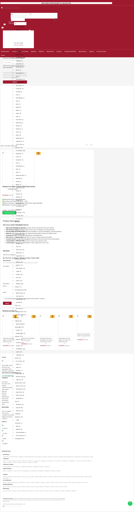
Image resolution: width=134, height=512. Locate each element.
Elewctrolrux (15, 482)
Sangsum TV (37, 461)
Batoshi (74, 482)
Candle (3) (18, 271)
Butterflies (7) (19, 153)
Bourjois (5, 471)
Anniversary (5, 382)
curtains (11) (18, 287)
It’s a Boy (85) (19, 215)
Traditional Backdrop (70, 51)
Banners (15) (19, 265)
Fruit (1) (17, 95)
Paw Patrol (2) (19, 119)
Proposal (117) (19, 336)
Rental (3, 55)
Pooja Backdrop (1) (20, 432)
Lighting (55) (18, 321)
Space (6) (18, 135)
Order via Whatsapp (9, 212)
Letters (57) (18, 48)
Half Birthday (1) (19, 98)
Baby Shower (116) (20, 212)
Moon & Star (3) (19, 187)
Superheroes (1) (19, 141)
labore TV (25, 461)
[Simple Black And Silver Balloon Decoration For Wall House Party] (65, 326)
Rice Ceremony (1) (20, 435)
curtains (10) (18, 345)
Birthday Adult (5, 51)
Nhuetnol (5, 476)
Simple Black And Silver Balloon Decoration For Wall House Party (65, 340)
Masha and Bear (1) (20, 175)
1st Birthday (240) (20, 150)
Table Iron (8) (19, 379)
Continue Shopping (18, 45)
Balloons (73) (19, 30)
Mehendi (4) (18, 429)
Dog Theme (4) (19, 392)
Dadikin (5, 482)
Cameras (50, 476)
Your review (6, 283)
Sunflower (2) (19, 200)
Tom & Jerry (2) (19, 144)
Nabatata (68, 490)
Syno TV (5, 461)
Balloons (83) (19, 237)
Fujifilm (32, 476)
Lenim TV (30, 462)
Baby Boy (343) (19, 54)
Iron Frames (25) (20, 361)
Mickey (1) (18, 181)
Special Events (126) (20, 383)
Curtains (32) (19, 274)
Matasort (38, 482)
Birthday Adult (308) (20, 259)
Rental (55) (18, 358)
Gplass (28, 482)
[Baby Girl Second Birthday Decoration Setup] (28, 326)
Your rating (6, 266)
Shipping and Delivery (7, 417)
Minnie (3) (18, 184)
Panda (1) (18, 191)
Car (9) (17, 76)
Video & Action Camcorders (77, 476)
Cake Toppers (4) (20, 268)
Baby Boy (33, 51)
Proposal (59, 51)
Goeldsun (56, 490)
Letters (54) (18, 280)
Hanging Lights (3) (20, 333)
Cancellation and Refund (8, 415)
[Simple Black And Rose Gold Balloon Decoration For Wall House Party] (47, 326)
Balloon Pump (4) (20, 293)
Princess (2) (18, 194)
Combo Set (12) (19, 342)
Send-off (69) (19, 407)
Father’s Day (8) (19, 395)
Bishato (23, 486)
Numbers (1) (18, 370)
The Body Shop (25, 471)
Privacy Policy (5, 413)
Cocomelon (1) (19, 82)
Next (91, 145)
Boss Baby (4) (19, 73)
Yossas (46, 490)
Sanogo (14, 486)
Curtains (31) (19, 243)
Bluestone (25, 490)
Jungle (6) (18, 107)
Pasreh (4, 490)
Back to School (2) (20, 386)
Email (5, 292)
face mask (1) (19, 308)
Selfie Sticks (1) (19, 252)
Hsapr (65, 482)
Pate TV (15, 461)
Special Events (82, 51)
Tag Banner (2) (19, 355)
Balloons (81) (19, 262)
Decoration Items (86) (20, 290)
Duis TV (20, 462)
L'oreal (14, 471)
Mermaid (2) (18, 178)
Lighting (91, 51)
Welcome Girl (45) (20, 231)
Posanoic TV (51, 461)
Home (2, 146)
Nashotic (42, 486)
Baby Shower (5, 398)
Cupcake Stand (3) (20, 299)
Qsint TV (10, 462)
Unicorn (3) (18, 209)
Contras (52, 486)
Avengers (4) (18, 60)
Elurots (4, 486)
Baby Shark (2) (19, 64)
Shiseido (53, 471)
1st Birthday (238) (20, 57)
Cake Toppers (5, 389)
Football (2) (18, 91)
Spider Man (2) (19, 138)
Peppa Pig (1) (19, 122)
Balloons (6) (18, 339)
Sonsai (56, 482)
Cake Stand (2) (19, 296)
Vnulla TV (89, 461)
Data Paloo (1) (19, 85)
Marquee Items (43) (20, 311)
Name (5, 286)
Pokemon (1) (19, 129)
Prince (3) (18, 132)
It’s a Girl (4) (18, 225)
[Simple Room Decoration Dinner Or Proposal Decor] (84, 323)
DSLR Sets (61, 476)
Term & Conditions (6, 411)
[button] (18, 226)
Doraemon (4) (19, 88)
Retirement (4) (19, 404)
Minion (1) (18, 110)
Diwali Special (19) (20, 389)
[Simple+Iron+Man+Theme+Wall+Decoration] (5, 190)
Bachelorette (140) (20, 234)
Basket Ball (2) (19, 67)
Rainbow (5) (18, 197)
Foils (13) (18, 246)
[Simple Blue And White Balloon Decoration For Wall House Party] (9, 326)
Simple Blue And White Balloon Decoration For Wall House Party (9, 340)
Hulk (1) (17, 101)
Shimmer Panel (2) (20, 376)
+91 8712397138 (7, 376)
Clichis (48, 482)
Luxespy (14, 490)
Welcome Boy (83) (20, 228)
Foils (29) (18, 277)
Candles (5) (18, 330)
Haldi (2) (17, 426)
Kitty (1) (17, 172)
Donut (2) (18, 156)
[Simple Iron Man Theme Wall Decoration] (2, 190)
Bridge (41, 476)
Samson (37, 490)
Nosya (23, 476)
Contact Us (4, 418)
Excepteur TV (65, 461)
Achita (32, 486)
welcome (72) (19, 410)
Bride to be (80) (19, 240)
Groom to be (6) (19, 249)
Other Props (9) (19, 373)
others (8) (18, 113)
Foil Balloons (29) (20, 348)
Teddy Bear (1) (19, 203)
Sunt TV (78, 461)
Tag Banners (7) (19, 256)
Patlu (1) (17, 116)
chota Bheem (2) (20, 79)
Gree (83, 482)
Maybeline (41, 471)
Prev (87, 145)
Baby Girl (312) (19, 147)
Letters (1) (18, 364)
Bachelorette (50, 51)
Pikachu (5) (18, 126)
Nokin (15, 476)
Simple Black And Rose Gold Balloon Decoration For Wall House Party (46, 340)
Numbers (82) (19, 51)
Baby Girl (41, 51)
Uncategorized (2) (19, 438)
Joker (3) (17, 104)
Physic (61, 486)
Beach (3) (18, 70)
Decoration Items (101, 51)
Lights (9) (18, 367)
